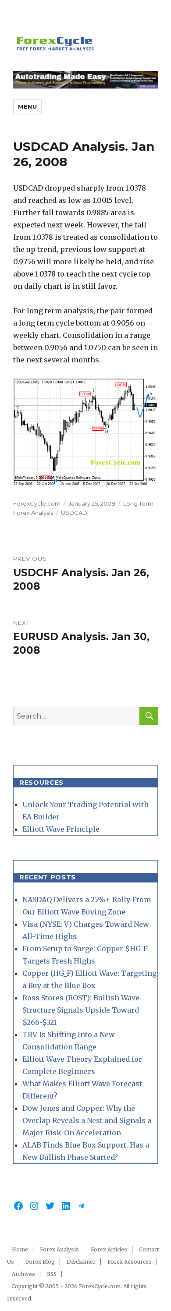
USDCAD (74, 512)
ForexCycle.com (37, 503)
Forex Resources (129, 1261)
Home (20, 1249)
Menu (27, 106)
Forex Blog (40, 1261)
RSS (52, 1274)
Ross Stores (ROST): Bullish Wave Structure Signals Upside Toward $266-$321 (80, 1010)
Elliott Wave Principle (61, 829)
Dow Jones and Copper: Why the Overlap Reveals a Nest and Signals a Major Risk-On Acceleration (86, 1120)
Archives (23, 1274)
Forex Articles (109, 1249)
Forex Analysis (59, 1249)
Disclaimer (81, 1261)
